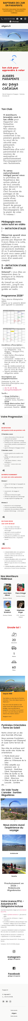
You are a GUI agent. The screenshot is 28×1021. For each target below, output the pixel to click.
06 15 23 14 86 (10, 388)
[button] (2, 809)
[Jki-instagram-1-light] (25, 19)
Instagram (14, 957)
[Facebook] (17, 19)
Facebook (14, 973)
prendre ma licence (13, 914)
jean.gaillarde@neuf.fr (13, 390)
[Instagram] (14, 951)
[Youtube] (21, 19)
